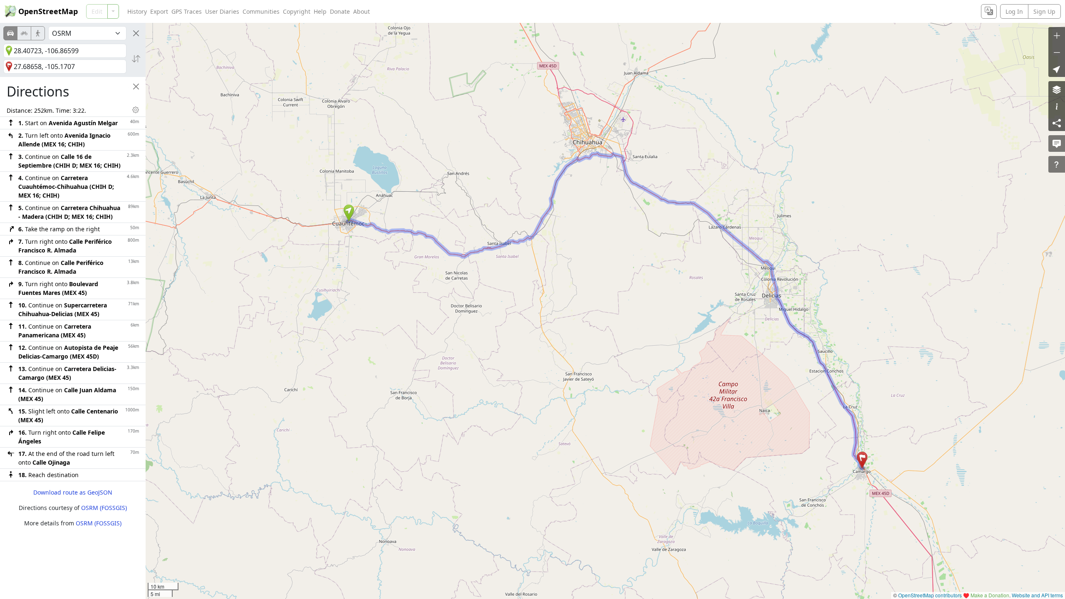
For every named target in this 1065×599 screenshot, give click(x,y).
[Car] (10, 33)
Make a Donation (990, 595)
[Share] (1056, 122)
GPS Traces (186, 11)
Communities (261, 11)
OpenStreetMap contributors (930, 595)
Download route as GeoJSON (72, 492)
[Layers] (1056, 89)
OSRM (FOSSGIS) (104, 508)
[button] (349, 213)
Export (159, 11)
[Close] (136, 33)
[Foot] (38, 33)
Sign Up (1044, 11)
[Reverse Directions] (136, 58)
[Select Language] (989, 11)
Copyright (296, 11)
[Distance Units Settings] (136, 110)
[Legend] (1056, 106)
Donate (340, 11)
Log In (1014, 11)
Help (320, 11)
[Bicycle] (24, 33)
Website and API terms (1037, 595)
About (361, 11)
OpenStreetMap (48, 11)
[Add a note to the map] (1056, 143)
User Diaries (222, 11)
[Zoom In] (1056, 35)
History (137, 11)
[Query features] (1056, 164)
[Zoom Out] (1056, 52)
